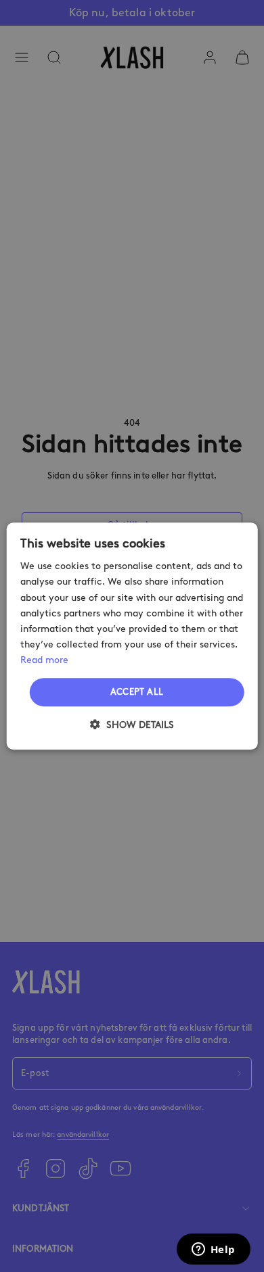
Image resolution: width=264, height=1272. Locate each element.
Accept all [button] (137, 692)
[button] (132, 724)
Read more (44, 660)
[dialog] (132, 636)
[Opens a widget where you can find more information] (213, 1250)
